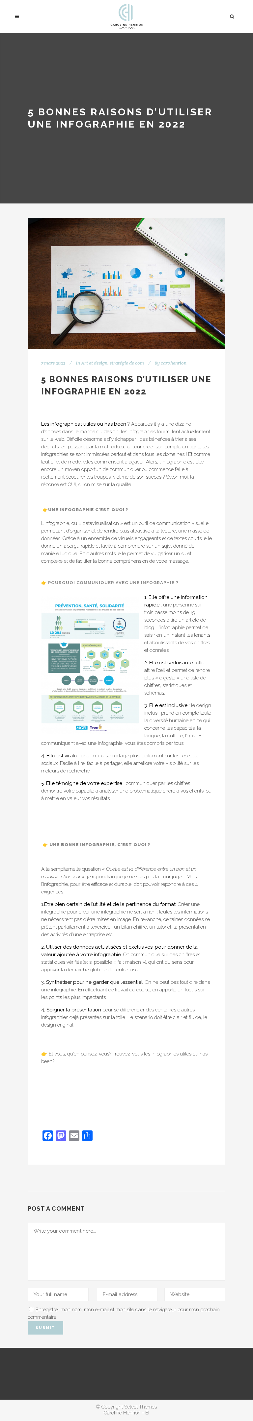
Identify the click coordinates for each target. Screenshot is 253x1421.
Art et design (94, 363)
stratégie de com (127, 363)
